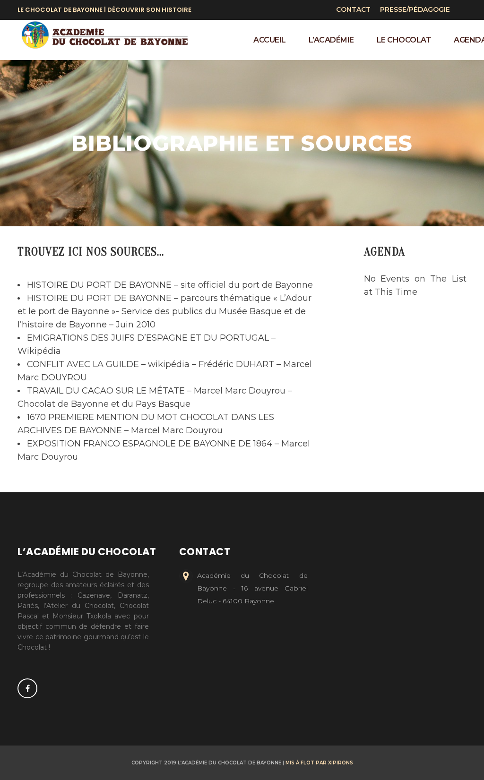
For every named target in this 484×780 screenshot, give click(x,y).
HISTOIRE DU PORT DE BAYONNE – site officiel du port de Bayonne (170, 285)
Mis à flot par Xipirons (319, 763)
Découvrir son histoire (149, 9)
